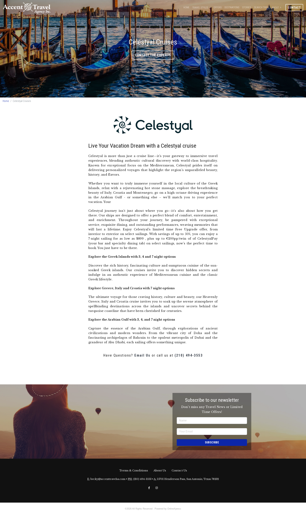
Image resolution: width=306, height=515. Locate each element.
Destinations (232, 7)
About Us (160, 470)
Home (186, 7)
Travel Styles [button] (200, 7)
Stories (246, 7)
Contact (294, 7)
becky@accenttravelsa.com (107, 479)
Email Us (142, 355)
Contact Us (179, 470)
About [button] (275, 7)
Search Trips (261, 7)
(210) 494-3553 (189, 355)
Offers (218, 7)
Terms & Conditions (133, 470)
